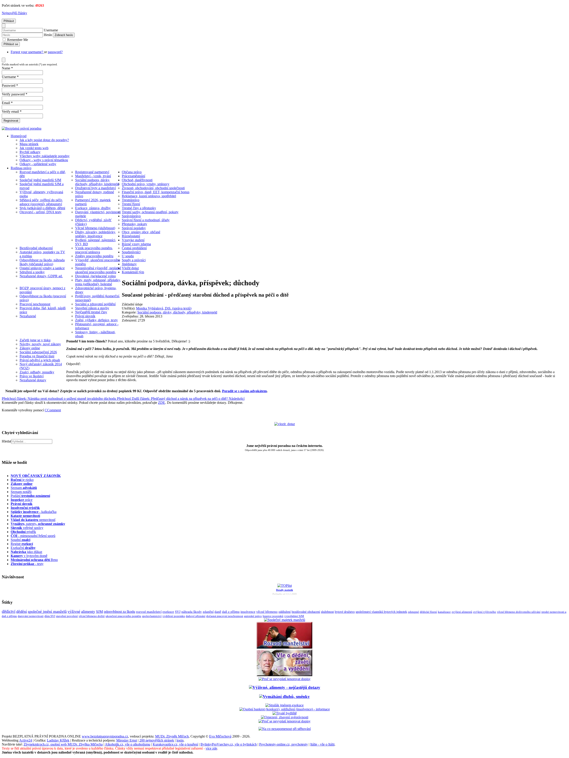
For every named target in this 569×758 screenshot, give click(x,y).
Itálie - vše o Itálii (322, 744)
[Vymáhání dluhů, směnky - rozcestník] (284, 696)
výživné (74, 611)
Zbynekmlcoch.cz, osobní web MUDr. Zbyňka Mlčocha (63, 744)
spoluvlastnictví (152, 616)
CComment (53, 410)
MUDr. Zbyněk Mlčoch (172, 736)
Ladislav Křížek (58, 740)
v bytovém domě (29, 556)
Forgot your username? (27, 52)
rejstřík (25, 508)
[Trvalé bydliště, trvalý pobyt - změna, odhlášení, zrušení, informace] (284, 713)
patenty (38, 524)
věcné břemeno (267, 611)
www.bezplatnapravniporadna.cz (105, 736)
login (180, 740)
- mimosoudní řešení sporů (33, 536)
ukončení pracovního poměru (123, 616)
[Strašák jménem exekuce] (284, 705)
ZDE (161, 402)
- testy (27, 564)
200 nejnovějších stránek (156, 740)
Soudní (20, 540)
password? (55, 52)
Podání (30, 496)
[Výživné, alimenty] (284, 687)
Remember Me (17, 40)
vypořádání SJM (294, 616)
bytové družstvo (345, 611)
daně (217, 611)
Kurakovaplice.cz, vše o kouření (175, 744)
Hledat (6, 441)
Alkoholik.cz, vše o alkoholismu (127, 744)
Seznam (24, 488)
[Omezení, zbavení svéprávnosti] (284, 717)
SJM (99, 611)
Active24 (25, 740)
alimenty (88, 611)
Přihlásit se (11, 44)
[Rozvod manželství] (284, 647)
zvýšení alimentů (462, 611)
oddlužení (284, 611)
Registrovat (11, 120)
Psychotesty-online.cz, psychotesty (283, 744)
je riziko (22, 480)
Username (51, 30)
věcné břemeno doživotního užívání (519, 611)
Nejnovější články (14, 13)
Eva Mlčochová (220, 736)
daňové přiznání (195, 616)
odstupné (413, 611)
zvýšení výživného (484, 611)
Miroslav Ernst (126, 740)
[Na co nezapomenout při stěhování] (284, 729)
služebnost (327, 611)
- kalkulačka (33, 512)
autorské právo (253, 616)
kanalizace (444, 611)
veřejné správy (27, 528)
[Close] (3, 25)
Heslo (48, 35)
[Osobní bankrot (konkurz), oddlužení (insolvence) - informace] (284, 709)
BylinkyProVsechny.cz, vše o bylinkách (228, 744)
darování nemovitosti (31, 616)
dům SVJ (49, 616)
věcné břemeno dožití (92, 616)
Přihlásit (9, 21)
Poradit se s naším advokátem (244, 391)
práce (21, 500)
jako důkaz (26, 552)
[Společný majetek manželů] (284, 620)
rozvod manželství (149, 611)
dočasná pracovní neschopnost (224, 616)
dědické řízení (428, 611)
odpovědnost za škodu (119, 611)
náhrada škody (191, 611)
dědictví (8, 611)
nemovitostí (33, 520)
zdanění (208, 611)
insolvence (247, 611)
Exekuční (23, 548)
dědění (21, 611)
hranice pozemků (273, 616)
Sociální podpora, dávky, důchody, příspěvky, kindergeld (177, 312)
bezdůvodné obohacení (306, 611)
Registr (22, 544)
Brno (34, 560)
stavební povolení (67, 616)
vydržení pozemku (173, 616)
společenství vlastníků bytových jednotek (381, 611)
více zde (211, 748)
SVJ (177, 611)
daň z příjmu (231, 611)
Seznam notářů (21, 492)
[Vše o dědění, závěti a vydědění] (284, 675)
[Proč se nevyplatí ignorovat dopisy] (284, 721)
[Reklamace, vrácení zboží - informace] (284, 679)
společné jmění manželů (47, 611)
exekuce (168, 611)
